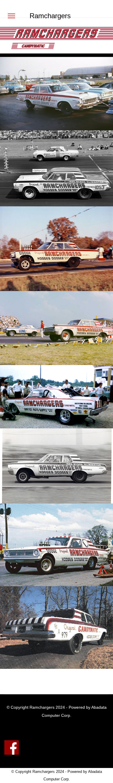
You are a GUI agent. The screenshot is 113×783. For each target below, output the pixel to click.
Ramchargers (50, 15)
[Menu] (11, 16)
